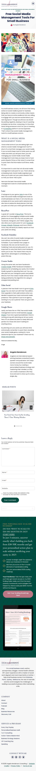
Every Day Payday (7, 727)
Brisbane (29, 677)
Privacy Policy (15, 766)
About (3, 700)
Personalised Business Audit (10, 730)
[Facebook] (12, 757)
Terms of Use (27, 766)
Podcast (4, 706)
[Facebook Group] (23, 757)
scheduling (7, 129)
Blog (2, 709)
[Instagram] (16, 757)
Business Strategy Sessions (10, 738)
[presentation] (18, 401)
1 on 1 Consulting (6, 733)
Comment (6, 449)
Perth (4, 680)
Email (4, 480)
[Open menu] (33, 3)
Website (5, 488)
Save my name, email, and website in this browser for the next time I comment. (16, 493)
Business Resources (8, 712)
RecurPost (19, 214)
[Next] (31, 407)
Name (4, 472)
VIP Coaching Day (7, 741)
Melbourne (16, 680)
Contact (4, 703)
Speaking (4, 744)
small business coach (17, 668)
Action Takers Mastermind (10, 736)
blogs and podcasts (8, 337)
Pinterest (16, 225)
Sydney (9, 680)
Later (21, 194)
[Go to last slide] (4, 407)
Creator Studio (6, 267)
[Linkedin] (19, 757)
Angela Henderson (18, 352)
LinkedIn (9, 225)
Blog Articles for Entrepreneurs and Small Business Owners (18, 10)
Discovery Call (6, 714)
